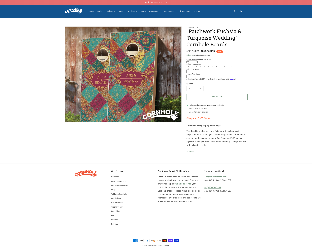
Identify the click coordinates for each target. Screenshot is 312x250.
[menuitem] (95, 11)
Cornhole (115, 177)
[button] (235, 11)
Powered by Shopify (163, 245)
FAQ (113, 215)
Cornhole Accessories (120, 185)
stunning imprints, (182, 184)
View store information (198, 112)
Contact (114, 220)
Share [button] (191, 151)
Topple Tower (117, 207)
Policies (114, 224)
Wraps (114, 190)
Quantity (189, 84)
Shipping (189, 55)
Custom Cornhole (118, 181)
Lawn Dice (115, 211)
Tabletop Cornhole (119, 194)
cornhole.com (152, 245)
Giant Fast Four (117, 202)
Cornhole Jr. (116, 198)
